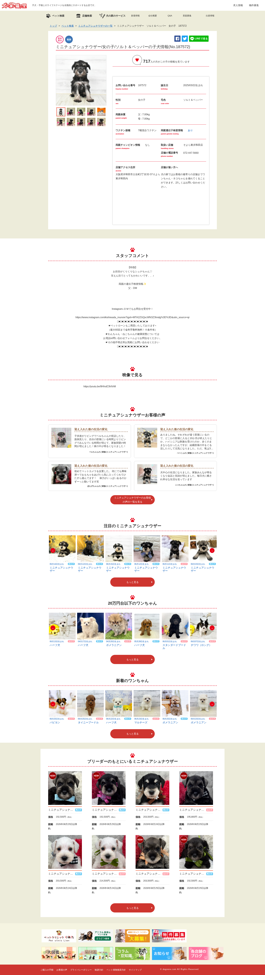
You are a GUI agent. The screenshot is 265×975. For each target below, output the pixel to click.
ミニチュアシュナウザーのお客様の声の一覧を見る (132, 499)
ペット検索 (67, 26)
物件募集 (254, 5)
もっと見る (132, 582)
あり (190, 130)
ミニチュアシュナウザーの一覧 (95, 26)
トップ (53, 26)
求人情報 (238, 5)
